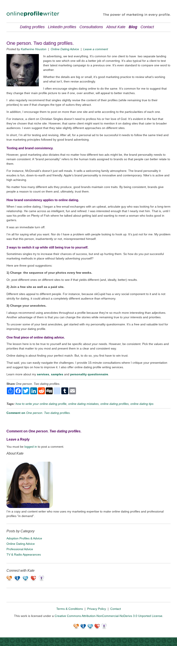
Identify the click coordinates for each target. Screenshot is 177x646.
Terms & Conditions (69, 608)
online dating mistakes (83, 403)
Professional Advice (19, 549)
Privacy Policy (96, 608)
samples (57, 374)
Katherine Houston (33, 49)
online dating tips (141, 403)
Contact (147, 27)
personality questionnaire (89, 374)
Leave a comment (95, 49)
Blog (133, 27)
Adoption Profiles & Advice (24, 538)
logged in (30, 446)
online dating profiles (114, 403)
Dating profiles (32, 27)
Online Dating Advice (65, 49)
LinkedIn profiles (62, 27)
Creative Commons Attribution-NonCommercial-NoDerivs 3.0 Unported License (108, 616)
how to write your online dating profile (41, 403)
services (43, 374)
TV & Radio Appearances (23, 554)
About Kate (115, 27)
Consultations (91, 27)
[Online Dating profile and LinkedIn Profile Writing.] (32, 15)
